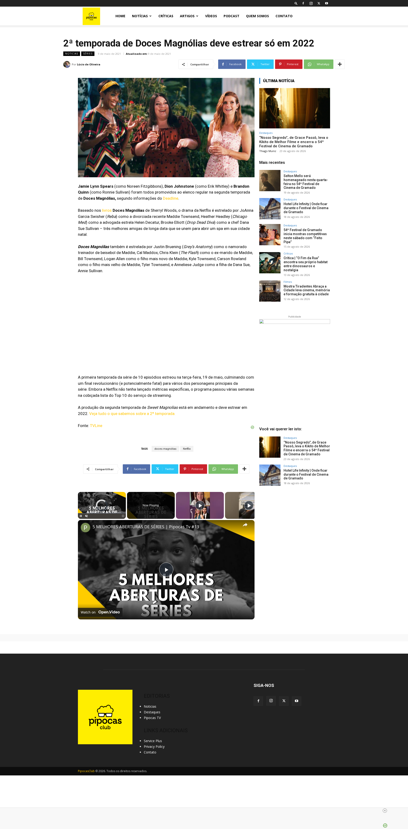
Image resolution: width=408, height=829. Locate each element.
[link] (85, 527)
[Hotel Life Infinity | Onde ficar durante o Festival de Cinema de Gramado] (269, 208)
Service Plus (153, 741)
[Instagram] (310, 3)
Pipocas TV (152, 717)
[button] (296, 3)
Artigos (187, 16)
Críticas (165, 16)
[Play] (81, 516)
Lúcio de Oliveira (88, 64)
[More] (340, 64)
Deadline (170, 198)
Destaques (265, 132)
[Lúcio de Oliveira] (67, 64)
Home (120, 16)
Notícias (140, 16)
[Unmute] (86, 516)
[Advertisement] (294, 527)
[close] (385, 810)
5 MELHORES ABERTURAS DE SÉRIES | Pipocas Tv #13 (146, 526)
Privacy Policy (154, 746)
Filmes (288, 281)
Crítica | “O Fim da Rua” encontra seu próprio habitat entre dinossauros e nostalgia (305, 264)
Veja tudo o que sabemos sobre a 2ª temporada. (132, 413)
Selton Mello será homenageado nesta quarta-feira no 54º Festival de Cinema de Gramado (306, 182)
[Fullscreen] (123, 516)
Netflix (187, 448)
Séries (88, 53)
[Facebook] (303, 3)
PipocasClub (86, 771)
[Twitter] (318, 3)
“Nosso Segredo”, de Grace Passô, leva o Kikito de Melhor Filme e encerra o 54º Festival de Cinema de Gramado (293, 141)
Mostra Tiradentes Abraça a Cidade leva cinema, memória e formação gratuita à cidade (307, 290)
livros (107, 210)
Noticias (71, 53)
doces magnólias (165, 448)
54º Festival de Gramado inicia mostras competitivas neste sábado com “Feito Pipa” (305, 236)
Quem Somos (257, 16)
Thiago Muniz (267, 151)
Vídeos (211, 16)
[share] (245, 524)
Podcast (231, 16)
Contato (284, 16)
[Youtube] (326, 3)
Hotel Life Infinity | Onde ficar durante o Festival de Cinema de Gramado (306, 208)
